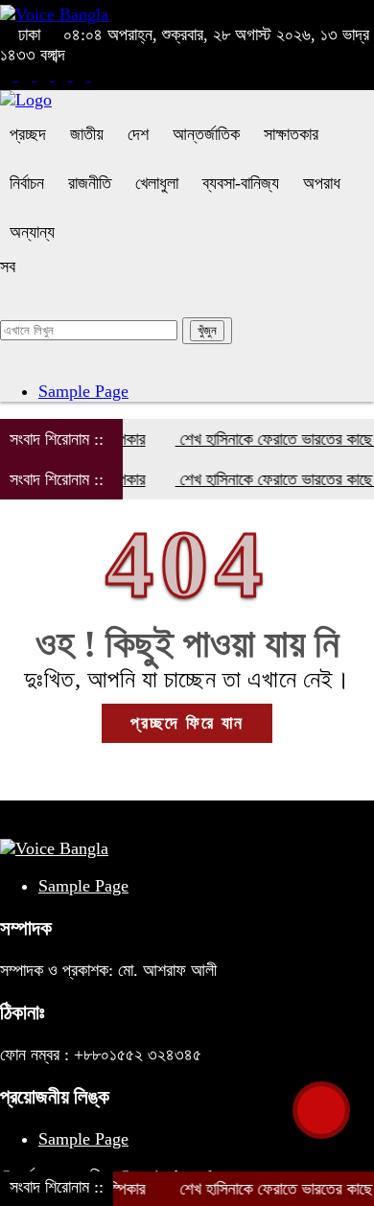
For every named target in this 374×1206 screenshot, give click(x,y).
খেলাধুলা (156, 183)
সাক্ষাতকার (291, 134)
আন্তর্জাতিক (206, 134)
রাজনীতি (89, 183)
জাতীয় (87, 134)
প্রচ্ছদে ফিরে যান (187, 722)
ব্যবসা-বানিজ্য (240, 183)
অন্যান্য (32, 232)
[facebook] (9, 74)
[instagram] (45, 74)
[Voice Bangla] (54, 14)
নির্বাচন (27, 183)
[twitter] (27, 74)
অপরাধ (321, 183)
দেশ (138, 134)
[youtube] (82, 74)
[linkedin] (64, 74)
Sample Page (83, 391)
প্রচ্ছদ (28, 134)
